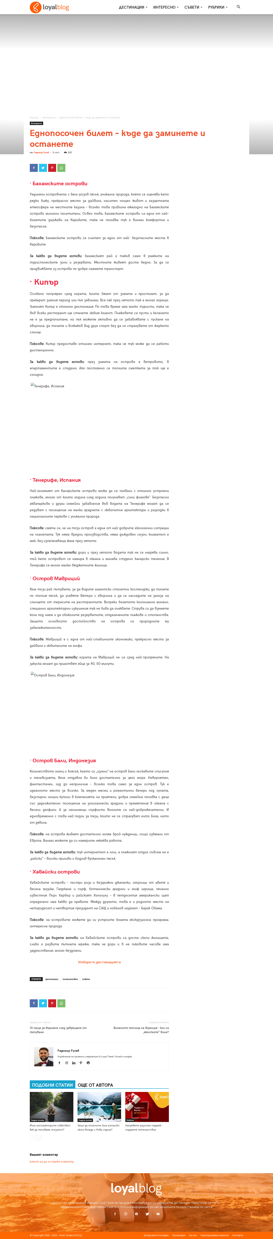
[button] (238, 7)
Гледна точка (37, 1120)
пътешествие (70, 979)
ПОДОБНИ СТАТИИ (52, 1085)
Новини (130, 1120)
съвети (86, 979)
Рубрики (216, 7)
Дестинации (131, 7)
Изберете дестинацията (99, 962)
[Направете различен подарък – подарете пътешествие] (147, 1107)
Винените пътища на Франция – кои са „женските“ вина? (141, 1030)
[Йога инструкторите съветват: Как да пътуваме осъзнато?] (51, 1107)
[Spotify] (89, 1063)
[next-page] (38, 1137)
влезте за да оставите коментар (52, 1161)
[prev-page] (32, 1137)
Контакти (237, 1235)
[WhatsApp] (61, 168)
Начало (34, 117)
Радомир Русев (41, 152)
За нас (193, 1235)
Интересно (164, 7)
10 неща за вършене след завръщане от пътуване (58, 1030)
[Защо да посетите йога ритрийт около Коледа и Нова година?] (99, 1107)
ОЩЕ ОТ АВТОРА (95, 1085)
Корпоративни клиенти (215, 1235)
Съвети (191, 7)
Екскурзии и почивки (156, 1235)
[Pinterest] (52, 168)
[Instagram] (68, 1063)
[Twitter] (43, 168)
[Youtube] (158, 1214)
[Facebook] (34, 168)
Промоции (178, 1235)
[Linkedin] (75, 1063)
